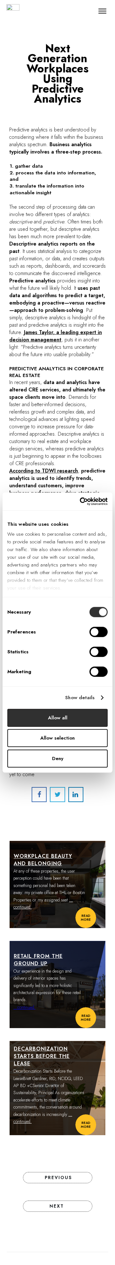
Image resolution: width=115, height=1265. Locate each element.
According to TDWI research (43, 470)
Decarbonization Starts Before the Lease (42, 1056)
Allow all (57, 717)
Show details (80, 697)
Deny (57, 758)
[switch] (98, 632)
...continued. (24, 1007)
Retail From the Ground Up (38, 959)
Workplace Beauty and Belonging (43, 859)
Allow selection (57, 737)
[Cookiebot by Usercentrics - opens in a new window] (81, 501)
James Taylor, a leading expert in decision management (55, 336)
